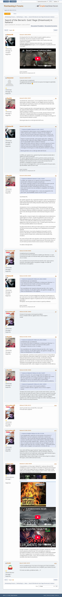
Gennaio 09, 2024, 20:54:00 (25, 175)
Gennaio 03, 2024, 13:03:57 (25, 98)
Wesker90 (10, 34)
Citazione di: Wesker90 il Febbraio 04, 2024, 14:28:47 (33, 373)
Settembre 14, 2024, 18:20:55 (26, 463)
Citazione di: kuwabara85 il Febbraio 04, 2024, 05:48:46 (34, 279)
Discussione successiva (51, 26)
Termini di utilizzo (50, 595)
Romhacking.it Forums (13, 6)
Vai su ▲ (57, 595)
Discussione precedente (37, 26)
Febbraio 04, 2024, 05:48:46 (25, 250)
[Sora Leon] (6, 481)
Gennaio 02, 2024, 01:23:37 (25, 77)
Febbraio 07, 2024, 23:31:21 (25, 405)
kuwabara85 (11, 251)
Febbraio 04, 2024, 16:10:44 (25, 336)
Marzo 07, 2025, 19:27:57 (25, 563)
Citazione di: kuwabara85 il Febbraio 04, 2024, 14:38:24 (34, 384)
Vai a (37, 586)
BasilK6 (9, 98)
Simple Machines (14, 595)
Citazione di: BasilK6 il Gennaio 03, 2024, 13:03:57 (33, 129)
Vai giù (6, 30)
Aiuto (45, 595)
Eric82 (9, 563)
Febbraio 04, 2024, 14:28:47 (25, 275)
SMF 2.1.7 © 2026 (6, 595)
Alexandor (10, 78)
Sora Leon (10, 464)
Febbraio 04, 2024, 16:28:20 (25, 370)
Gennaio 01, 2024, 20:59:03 (25, 34)
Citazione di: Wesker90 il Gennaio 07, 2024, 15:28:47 (33, 178)
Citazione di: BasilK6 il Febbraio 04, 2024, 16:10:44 (33, 433)
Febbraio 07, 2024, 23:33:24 (25, 430)
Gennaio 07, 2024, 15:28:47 (25, 126)
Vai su (6, 579)
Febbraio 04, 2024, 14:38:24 (25, 311)
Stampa (55, 30)
